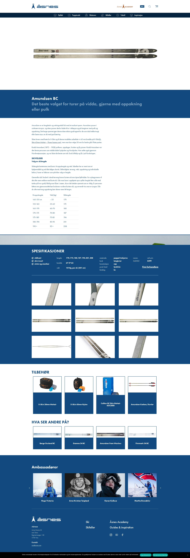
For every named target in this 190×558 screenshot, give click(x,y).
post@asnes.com (36, 545)
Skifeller (90, 527)
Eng (142, 6)
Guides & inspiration (121, 527)
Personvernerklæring (160, 555)
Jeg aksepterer (146, 555)
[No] (188, 555)
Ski (87, 522)
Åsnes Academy (119, 522)
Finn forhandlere (150, 267)
